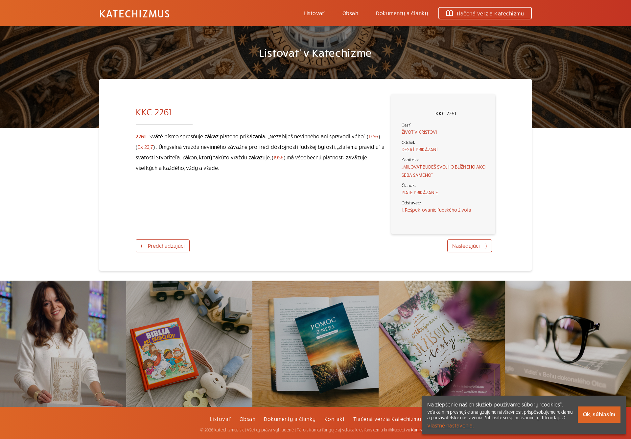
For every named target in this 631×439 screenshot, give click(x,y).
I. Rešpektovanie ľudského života (436, 210)
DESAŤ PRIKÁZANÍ (419, 149)
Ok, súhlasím (599, 414)
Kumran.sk (421, 429)
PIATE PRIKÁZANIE (420, 192)
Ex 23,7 (145, 146)
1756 (373, 136)
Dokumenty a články (402, 13)
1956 (278, 157)
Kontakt (334, 418)
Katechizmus (134, 13)
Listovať (314, 13)
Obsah (350, 13)
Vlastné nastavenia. (450, 425)
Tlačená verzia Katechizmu (490, 13)
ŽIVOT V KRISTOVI (419, 132)
